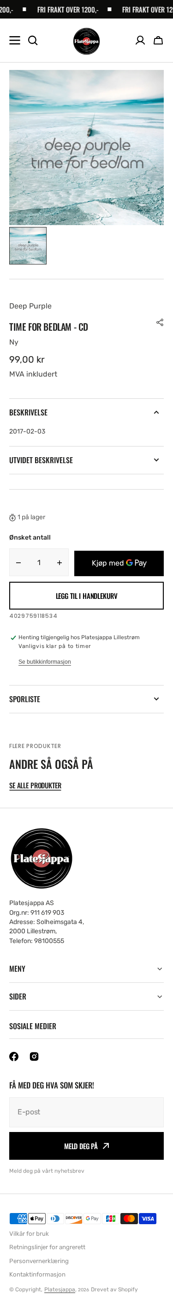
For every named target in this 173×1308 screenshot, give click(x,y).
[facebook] (14, 1056)
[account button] (140, 40)
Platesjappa (59, 1289)
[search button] (32, 40)
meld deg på (81, 1146)
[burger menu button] (14, 40)
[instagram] (34, 1056)
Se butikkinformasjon (44, 662)
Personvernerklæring (39, 1261)
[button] (158, 40)
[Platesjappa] (86, 40)
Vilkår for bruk (29, 1233)
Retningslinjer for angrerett (47, 1247)
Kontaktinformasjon (37, 1274)
